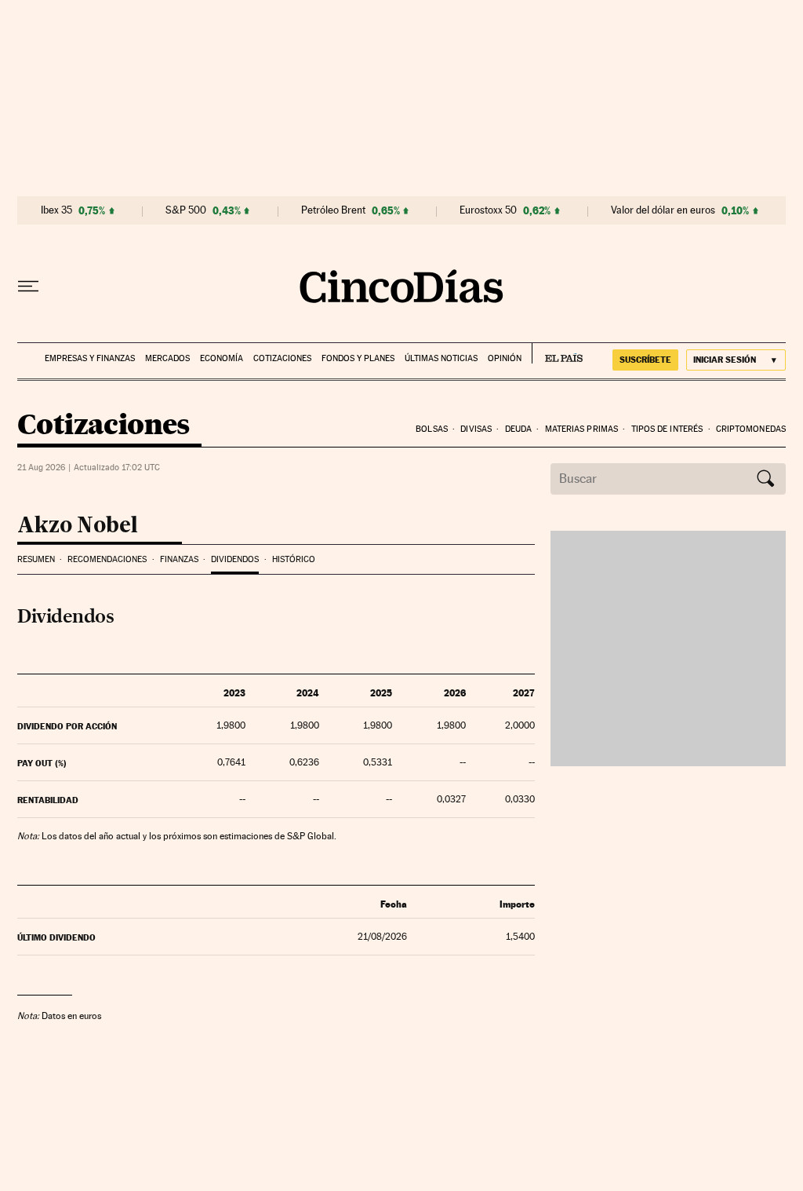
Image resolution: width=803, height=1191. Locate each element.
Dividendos (235, 559)
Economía (221, 358)
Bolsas (432, 429)
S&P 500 (185, 210)
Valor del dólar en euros (663, 210)
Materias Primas (582, 429)
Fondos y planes (358, 358)
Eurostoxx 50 (488, 210)
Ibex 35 (56, 210)
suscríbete (645, 359)
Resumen (36, 559)
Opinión (504, 358)
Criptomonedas (751, 429)
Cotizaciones (282, 358)
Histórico (293, 559)
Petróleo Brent (333, 210)
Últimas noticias (441, 358)
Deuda (518, 429)
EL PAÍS (557, 353)
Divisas (476, 429)
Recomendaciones (107, 559)
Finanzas (179, 559)
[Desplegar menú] (28, 286)
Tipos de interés (667, 429)
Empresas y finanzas (90, 358)
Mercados (167, 358)
